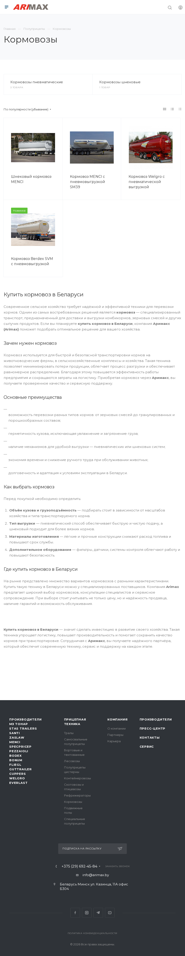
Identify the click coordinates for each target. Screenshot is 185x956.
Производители (25, 719)
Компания (117, 719)
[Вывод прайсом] (180, 109)
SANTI (14, 733)
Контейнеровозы (77, 778)
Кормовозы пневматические (36, 82)
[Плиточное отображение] (164, 109)
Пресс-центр (153, 728)
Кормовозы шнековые (120, 82)
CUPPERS (17, 773)
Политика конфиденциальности (93, 933)
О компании (116, 728)
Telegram (98, 913)
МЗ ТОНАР (18, 724)
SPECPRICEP (20, 746)
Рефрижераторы (77, 795)
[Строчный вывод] (172, 109)
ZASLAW (16, 737)
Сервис (147, 746)
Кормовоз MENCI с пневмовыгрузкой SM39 (87, 181)
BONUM (15, 760)
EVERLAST (18, 783)
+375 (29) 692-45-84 (79, 866)
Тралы (69, 733)
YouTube (110, 913)
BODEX (15, 755)
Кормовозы (73, 802)
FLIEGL (15, 764)
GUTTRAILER (20, 769)
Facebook (75, 913)
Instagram (87, 913)
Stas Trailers (23, 728)
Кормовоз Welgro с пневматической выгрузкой (147, 181)
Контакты (150, 737)
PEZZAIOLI (18, 751)
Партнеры (115, 735)
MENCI (14, 742)
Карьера (114, 741)
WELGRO (17, 778)
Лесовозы (72, 761)
